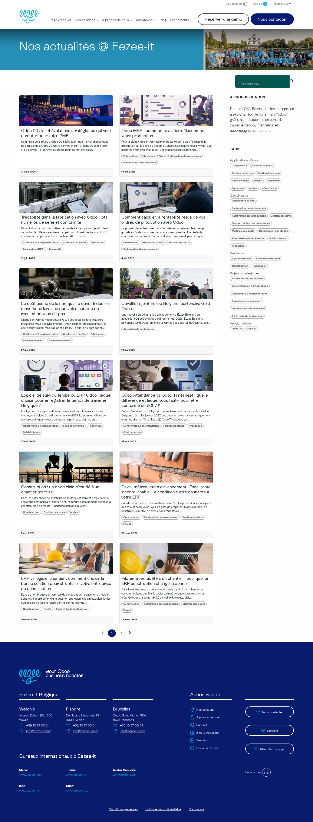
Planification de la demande (139, 162)
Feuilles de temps (73, 425)
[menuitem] (60, 20)
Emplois (259, 3)
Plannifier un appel (272, 749)
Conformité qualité (74, 242)
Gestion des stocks (268, 173)
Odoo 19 (251, 328)
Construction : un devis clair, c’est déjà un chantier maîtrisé (60, 489)
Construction (31, 512)
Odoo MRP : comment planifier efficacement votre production (163, 133)
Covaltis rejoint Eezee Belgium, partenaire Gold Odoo (165, 306)
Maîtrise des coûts (178, 242)
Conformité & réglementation (41, 242)
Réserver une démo (223, 19)
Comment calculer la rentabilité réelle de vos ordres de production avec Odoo (163, 220)
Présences (95, 425)
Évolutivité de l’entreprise (71, 608)
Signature (238, 188)
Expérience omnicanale (246, 301)
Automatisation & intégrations (250, 285)
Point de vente (240, 180)
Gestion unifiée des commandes (251, 223)
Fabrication (130, 156)
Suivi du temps (31, 432)
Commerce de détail (268, 258)
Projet (127, 523)
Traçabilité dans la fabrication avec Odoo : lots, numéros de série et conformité (65, 220)
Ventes (73, 512)
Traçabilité (55, 249)
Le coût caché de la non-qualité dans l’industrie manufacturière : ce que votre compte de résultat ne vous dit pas (65, 308)
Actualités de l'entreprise (138, 329)
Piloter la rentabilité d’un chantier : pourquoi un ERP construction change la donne (165, 581)
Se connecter (234, 3)
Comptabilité (239, 165)
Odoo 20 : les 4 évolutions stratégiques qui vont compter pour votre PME (66, 133)
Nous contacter (272, 19)
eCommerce (269, 188)
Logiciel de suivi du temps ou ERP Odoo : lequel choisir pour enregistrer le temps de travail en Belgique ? (66, 400)
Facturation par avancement (161, 517)
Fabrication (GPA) (152, 156)
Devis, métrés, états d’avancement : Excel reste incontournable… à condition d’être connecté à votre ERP (166, 491)
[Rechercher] (291, 81)
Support (272, 730)
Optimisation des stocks (273, 230)
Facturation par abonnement (249, 208)
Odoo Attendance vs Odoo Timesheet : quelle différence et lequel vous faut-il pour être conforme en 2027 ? (164, 400)
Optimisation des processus (184, 156)
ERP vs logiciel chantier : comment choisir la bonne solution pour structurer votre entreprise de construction (66, 583)
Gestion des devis (54, 512)
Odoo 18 (237, 328)
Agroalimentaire (241, 258)
